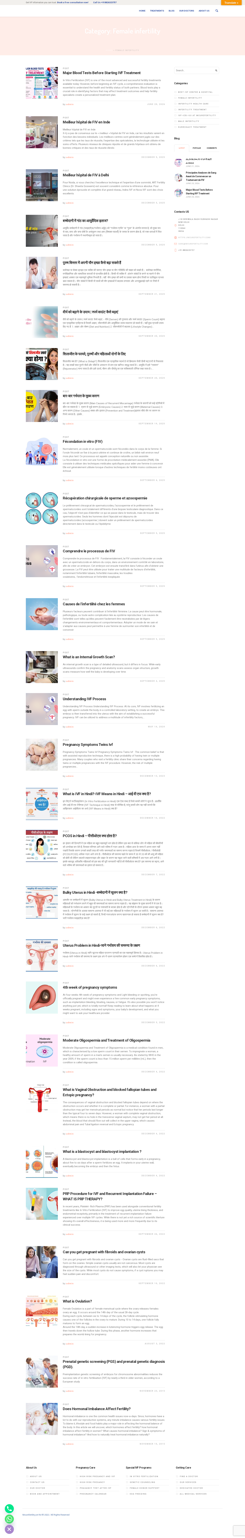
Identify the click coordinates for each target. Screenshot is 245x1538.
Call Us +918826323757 (104, 2)
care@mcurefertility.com (193, 244)
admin (70, 104)
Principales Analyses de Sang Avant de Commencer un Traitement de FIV (201, 176)
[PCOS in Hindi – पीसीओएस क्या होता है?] (42, 846)
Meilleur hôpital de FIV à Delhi (86, 175)
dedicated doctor (191, 1488)
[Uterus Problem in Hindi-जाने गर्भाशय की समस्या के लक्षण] (42, 955)
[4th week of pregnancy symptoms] (42, 997)
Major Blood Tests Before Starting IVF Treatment (102, 73)
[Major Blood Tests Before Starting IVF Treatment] (42, 83)
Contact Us (37, 1482)
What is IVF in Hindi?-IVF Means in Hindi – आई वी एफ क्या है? (107, 794)
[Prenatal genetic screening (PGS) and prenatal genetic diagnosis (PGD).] (42, 1372)
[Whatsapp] (9, 1519)
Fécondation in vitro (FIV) (82, 441)
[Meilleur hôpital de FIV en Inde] (42, 132)
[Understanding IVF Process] (42, 709)
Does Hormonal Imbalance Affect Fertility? (97, 1409)
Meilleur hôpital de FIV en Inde (86, 122)
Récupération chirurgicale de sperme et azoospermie (105, 498)
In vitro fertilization (144, 1476)
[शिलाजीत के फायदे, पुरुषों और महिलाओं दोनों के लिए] (42, 364)
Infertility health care (193, 104)
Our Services (188, 1482)
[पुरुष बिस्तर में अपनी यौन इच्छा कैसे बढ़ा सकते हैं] (42, 273)
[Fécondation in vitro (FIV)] (42, 452)
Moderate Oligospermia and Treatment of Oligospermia (106, 1040)
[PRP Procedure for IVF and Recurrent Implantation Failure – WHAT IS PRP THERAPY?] (42, 1204)
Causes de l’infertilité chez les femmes (94, 604)
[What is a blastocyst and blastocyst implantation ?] (42, 1162)
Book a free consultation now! (72, 2)
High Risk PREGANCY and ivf (97, 1476)
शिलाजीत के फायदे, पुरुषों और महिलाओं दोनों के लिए (94, 354)
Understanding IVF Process (84, 699)
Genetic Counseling (142, 1482)
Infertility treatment (192, 110)
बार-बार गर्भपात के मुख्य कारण (81, 396)
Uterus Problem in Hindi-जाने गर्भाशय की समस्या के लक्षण (101, 945)
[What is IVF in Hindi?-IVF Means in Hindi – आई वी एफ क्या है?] (42, 804)
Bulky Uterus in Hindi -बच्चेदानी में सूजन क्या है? (95, 892)
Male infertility (188, 121)
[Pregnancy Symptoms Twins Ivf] (42, 755)
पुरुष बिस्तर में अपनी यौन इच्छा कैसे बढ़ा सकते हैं (92, 263)
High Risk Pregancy (92, 1482)
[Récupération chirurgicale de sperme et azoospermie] (42, 508)
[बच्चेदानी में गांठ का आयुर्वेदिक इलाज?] (42, 231)
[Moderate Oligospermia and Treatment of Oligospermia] (42, 1050)
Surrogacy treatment (192, 127)
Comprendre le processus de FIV (89, 551)
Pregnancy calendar (93, 1494)
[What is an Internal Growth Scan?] (42, 667)
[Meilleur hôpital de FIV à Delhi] (42, 185)
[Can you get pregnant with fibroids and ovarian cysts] (42, 1262)
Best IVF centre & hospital (195, 92)
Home (109, 50)
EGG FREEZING (138, 1494)
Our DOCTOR (37, 1488)
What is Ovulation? (77, 1301)
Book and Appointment (45, 1494)
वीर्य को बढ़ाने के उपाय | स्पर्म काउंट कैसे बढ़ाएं (91, 312)
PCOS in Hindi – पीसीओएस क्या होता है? (90, 836)
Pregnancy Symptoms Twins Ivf (88, 745)
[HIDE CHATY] (9, 1529)
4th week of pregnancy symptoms (90, 987)
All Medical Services (193, 1494)
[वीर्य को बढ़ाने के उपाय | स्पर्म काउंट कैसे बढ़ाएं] (42, 322)
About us (36, 1476)
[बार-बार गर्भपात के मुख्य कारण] (42, 406)
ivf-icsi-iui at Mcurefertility (197, 115)
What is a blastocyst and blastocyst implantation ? (102, 1152)
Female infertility (190, 98)
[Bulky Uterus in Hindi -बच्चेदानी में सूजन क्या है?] (42, 903)
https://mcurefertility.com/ (194, 237)
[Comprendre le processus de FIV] (42, 561)
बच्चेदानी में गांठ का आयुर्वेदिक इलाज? (85, 221)
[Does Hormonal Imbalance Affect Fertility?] (42, 1419)
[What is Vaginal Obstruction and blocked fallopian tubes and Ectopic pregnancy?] (42, 1100)
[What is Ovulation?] (42, 1311)
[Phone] (9, 1508)
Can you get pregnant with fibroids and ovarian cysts (104, 1252)
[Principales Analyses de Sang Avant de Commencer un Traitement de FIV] (178, 177)
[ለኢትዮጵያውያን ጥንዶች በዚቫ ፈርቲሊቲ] (178, 162)
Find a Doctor (189, 1476)
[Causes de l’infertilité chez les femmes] (42, 614)
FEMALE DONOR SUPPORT (145, 1488)
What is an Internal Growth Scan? (89, 657)
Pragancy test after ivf (96, 1488)
